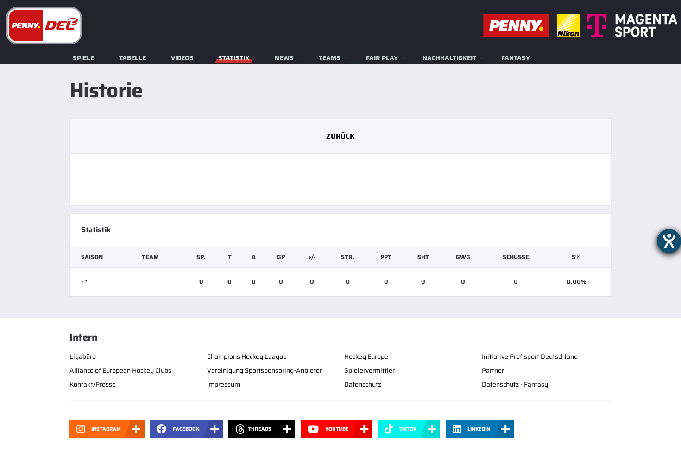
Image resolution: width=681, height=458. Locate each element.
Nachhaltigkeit (449, 58)
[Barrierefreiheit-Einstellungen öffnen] (669, 241)
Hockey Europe (366, 356)
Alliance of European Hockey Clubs (120, 370)
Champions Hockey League (247, 356)
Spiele (83, 58)
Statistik (234, 58)
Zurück (340, 136)
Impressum (223, 384)
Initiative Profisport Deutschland (530, 356)
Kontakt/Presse (92, 384)
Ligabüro (82, 356)
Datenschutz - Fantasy (515, 384)
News (284, 58)
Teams (330, 58)
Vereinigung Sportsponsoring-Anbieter (264, 370)
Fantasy (515, 58)
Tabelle (132, 58)
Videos (182, 58)
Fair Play (382, 58)
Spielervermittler (369, 370)
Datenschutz (362, 384)
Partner (493, 370)
